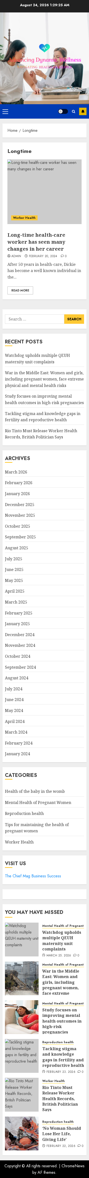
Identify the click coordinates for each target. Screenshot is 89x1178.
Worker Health (24, 218)
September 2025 (20, 537)
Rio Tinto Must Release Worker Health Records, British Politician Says (60, 1099)
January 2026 (17, 493)
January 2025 (17, 623)
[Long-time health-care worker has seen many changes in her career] (44, 191)
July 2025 (13, 559)
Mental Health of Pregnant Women (38, 802)
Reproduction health (24, 813)
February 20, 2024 (43, 256)
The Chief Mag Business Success (33, 876)
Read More (20, 290)
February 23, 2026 (60, 1072)
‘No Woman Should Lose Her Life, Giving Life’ (61, 1134)
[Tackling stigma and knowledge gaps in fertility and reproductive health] (22, 1056)
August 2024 (16, 678)
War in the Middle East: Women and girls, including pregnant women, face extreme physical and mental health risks (44, 379)
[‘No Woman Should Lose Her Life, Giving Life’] (22, 1133)
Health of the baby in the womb (35, 791)
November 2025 (20, 515)
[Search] (73, 111)
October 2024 (17, 656)
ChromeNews (73, 1166)
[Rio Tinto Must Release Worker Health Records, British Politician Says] (22, 1095)
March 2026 (16, 472)
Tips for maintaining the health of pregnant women (37, 828)
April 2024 (14, 721)
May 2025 (14, 580)
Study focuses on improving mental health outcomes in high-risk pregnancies (62, 1021)
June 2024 (14, 699)
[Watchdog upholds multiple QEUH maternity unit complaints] (22, 939)
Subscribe (83, 111)
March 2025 (16, 602)
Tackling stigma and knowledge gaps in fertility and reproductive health (63, 1057)
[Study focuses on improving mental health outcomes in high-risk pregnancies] (22, 1017)
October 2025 (17, 526)
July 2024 (13, 689)
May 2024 (14, 710)
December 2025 (19, 504)
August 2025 (16, 548)
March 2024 (16, 732)
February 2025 (18, 613)
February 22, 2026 (60, 1146)
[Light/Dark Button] (63, 111)
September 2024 (20, 667)
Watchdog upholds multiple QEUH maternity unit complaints (61, 941)
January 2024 (17, 753)
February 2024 (18, 743)
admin (16, 256)
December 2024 (19, 634)
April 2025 (14, 591)
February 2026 (18, 482)
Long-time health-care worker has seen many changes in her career (36, 242)
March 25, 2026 (58, 956)
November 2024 (20, 645)
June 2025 (14, 569)
